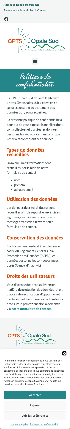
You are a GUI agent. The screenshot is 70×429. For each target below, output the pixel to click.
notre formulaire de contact (31, 309)
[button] (64, 353)
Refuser (35, 405)
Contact (41, 10)
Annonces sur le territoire (18, 10)
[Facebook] (6, 19)
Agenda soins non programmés (21, 4)
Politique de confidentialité (44, 424)
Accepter (35, 395)
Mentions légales (19, 424)
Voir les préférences (35, 415)
